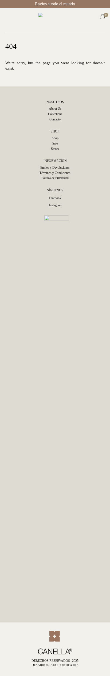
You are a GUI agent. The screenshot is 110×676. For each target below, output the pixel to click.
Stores (55, 149)
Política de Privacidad (55, 178)
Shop (55, 138)
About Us (55, 109)
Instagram (55, 205)
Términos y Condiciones (55, 173)
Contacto (55, 119)
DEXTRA (72, 665)
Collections (55, 114)
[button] (9, 17)
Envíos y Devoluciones (55, 167)
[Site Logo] (57, 17)
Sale (55, 143)
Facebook (55, 198)
